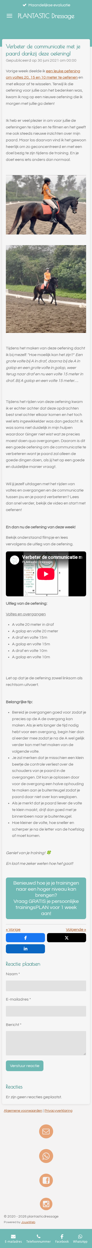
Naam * (13, 974)
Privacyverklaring (58, 1110)
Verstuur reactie (24, 1066)
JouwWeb (28, 1222)
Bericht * (13, 1025)
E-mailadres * (18, 999)
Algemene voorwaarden (23, 1110)
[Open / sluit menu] (9, 16)
